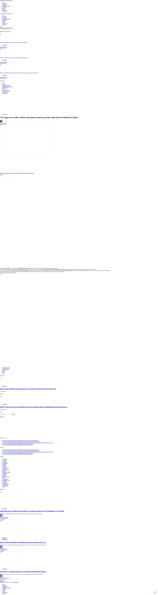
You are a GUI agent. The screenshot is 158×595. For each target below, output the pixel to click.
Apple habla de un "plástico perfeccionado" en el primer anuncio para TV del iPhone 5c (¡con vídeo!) (32, 511)
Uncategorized (5, 485)
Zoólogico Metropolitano (7, 86)
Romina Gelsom (3, 123)
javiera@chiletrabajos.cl (4, 577)
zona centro (4, 92)
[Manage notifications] (155, 592)
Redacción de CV (5, 476)
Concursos (4, 461)
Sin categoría (5, 479)
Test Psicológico (5, 483)
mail (3, 373)
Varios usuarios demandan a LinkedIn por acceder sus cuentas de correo (23, 542)
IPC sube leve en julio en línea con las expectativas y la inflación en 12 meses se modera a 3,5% (14, 57)
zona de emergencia (6, 91)
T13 (2, 174)
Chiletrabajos (15, 582)
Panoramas (4, 4)
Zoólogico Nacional (6, 85)
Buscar (13, 414)
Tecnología (4, 114)
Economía (4, 7)
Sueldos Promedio (6, 480)
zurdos (3, 84)
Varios (3, 486)
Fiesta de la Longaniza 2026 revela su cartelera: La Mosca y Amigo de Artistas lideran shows (14, 42)
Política (3, 8)
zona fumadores (5, 90)
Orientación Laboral (6, 5)
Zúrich (3, 83)
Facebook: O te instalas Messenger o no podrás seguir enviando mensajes (23, 571)
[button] (1, 26)
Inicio (3, 2)
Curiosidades (5, 463)
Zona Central (5, 93)
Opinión (4, 471)
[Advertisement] (79, 104)
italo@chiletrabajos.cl (4, 517)
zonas (3, 89)
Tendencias (4, 386)
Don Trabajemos (3, 548)
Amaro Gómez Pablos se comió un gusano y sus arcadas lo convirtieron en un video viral (28, 389)
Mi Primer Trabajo (6, 470)
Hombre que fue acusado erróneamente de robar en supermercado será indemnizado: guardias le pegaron (33, 407)
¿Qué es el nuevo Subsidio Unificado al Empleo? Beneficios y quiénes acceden (17, 443)
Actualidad (4, 3)
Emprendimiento (5, 467)
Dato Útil (4, 11)
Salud (3, 9)
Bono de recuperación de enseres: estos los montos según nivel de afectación (17, 444)
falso (3, 372)
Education (4, 466)
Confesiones (4, 10)
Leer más (2, 519)
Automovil (4, 460)
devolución (4, 369)
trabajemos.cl (2, 581)
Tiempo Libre (5, 484)
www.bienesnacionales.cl (68, 270)
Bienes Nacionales (6, 367)
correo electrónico (5, 368)
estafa (3, 371)
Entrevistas (4, 469)
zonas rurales (5, 87)
